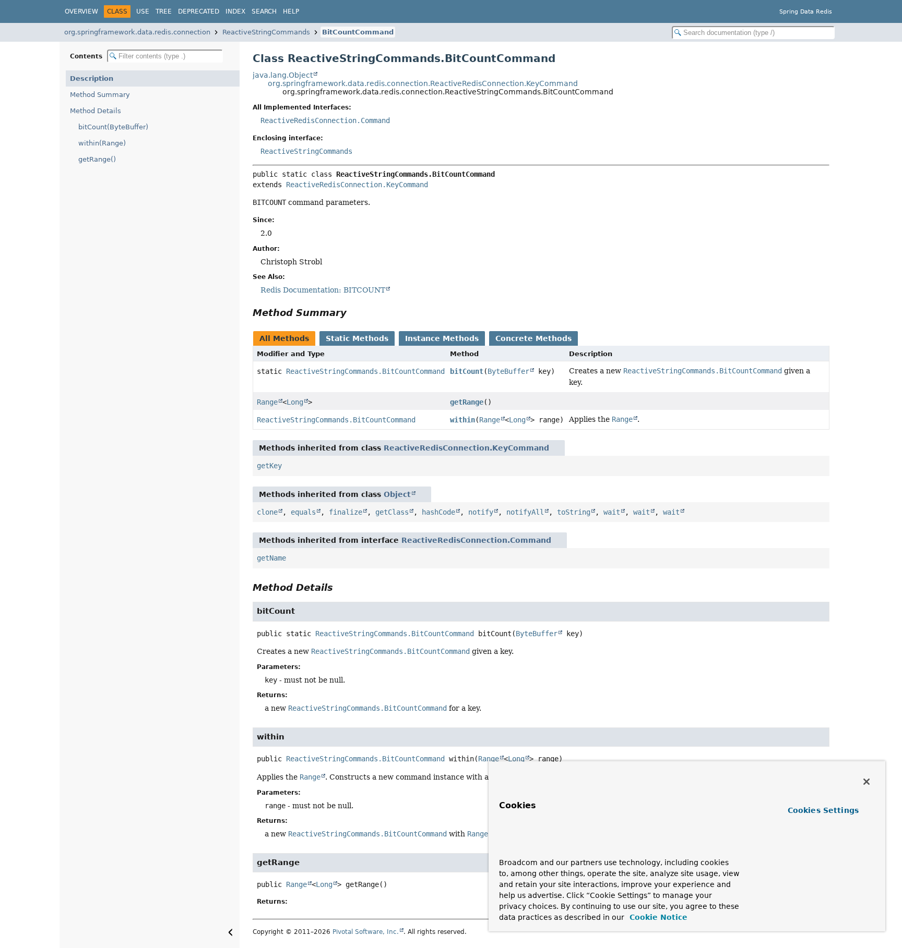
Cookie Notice (657, 917)
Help (291, 11)
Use (142, 11)
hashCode (438, 512)
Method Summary (100, 95)
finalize (345, 512)
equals (303, 512)
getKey (269, 465)
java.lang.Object (283, 75)
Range (267, 402)
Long (295, 402)
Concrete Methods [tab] (533, 338)
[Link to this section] (354, 312)
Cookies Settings (823, 810)
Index (235, 11)
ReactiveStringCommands (266, 32)
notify (480, 512)
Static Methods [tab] (357, 338)
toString (573, 512)
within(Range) (102, 143)
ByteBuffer (508, 371)
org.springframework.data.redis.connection (137, 32)
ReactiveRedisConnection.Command (325, 120)
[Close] (866, 781)
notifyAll (525, 512)
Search (264, 11)
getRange (466, 402)
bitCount (466, 371)
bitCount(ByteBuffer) (113, 127)
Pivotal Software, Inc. (366, 931)
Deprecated (198, 11)
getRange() (97, 159)
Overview (81, 11)
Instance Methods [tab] (442, 338)
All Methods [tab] (284, 338)
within (462, 420)
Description (91, 78)
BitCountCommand (358, 32)
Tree (164, 11)
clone (267, 512)
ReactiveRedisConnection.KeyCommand (357, 184)
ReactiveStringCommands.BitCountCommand (365, 371)
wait (611, 512)
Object (397, 494)
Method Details (95, 111)
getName (271, 558)
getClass (392, 512)
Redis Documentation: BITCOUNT (322, 290)
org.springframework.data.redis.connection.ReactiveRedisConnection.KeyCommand (423, 83)
